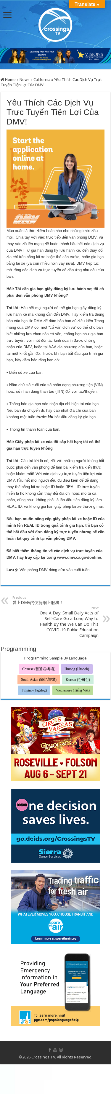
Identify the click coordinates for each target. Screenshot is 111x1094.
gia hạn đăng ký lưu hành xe (55, 250)
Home (10, 79)
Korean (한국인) (78, 680)
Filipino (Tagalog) (34, 690)
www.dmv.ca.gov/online (79, 557)
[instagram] (61, 1049)
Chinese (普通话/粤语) (38, 669)
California (41, 79)
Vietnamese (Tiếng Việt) (73, 690)
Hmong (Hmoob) (77, 669)
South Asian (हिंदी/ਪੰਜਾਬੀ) (39, 680)
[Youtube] (55, 1049)
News (25, 79)
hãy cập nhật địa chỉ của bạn (71, 410)
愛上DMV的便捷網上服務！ (37, 600)
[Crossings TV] (55, 23)
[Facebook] (50, 1049)
